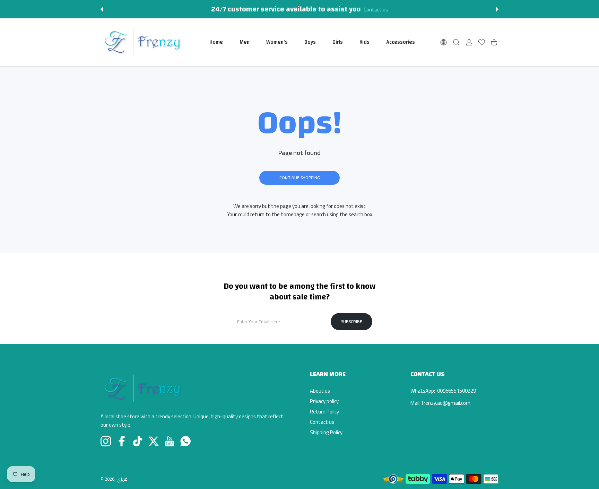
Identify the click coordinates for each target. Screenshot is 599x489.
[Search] (456, 42)
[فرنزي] (142, 42)
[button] (102, 9)
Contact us (376, 9)
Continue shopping (299, 178)
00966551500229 (456, 391)
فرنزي (122, 479)
